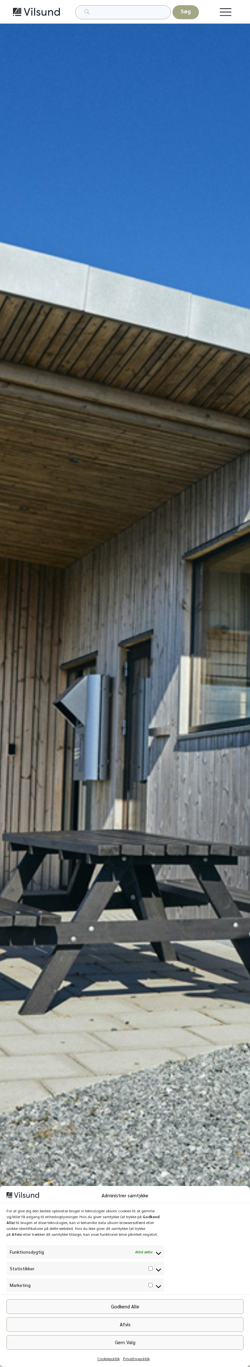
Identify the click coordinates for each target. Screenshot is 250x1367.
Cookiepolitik (108, 1358)
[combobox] (123, 12)
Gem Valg (125, 1342)
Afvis (125, 1324)
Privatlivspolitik (136, 1358)
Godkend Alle (125, 1306)
